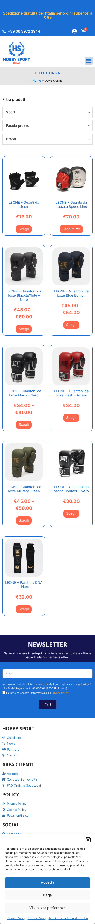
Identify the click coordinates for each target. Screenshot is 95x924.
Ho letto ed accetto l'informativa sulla (37, 692)
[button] (88, 840)
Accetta (47, 882)
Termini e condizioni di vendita (68, 918)
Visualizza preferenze (47, 908)
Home (36, 80)
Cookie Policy (16, 918)
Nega (47, 895)
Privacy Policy (37, 918)
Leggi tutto (71, 229)
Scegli (24, 229)
